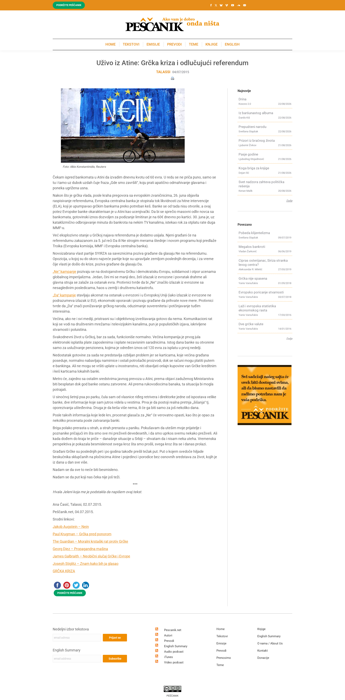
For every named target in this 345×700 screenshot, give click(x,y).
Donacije (263, 658)
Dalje (289, 200)
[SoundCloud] (238, 5)
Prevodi (169, 641)
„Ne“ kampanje (64, 271)
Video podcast (173, 662)
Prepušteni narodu (252, 127)
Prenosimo (223, 658)
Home (220, 629)
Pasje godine (248, 154)
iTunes (168, 657)
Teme (220, 665)
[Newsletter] (244, 5)
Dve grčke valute (251, 324)
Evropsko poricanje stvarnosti (261, 292)
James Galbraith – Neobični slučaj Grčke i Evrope (91, 556)
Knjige (261, 629)
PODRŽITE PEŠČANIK (69, 592)
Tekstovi (222, 636)
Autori (168, 635)
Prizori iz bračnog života (257, 141)
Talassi (163, 72)
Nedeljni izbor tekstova (71, 629)
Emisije (221, 643)
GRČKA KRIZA (64, 571)
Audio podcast (173, 651)
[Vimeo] (226, 5)
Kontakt (262, 650)
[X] (215, 5)
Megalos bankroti (252, 247)
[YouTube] (232, 5)
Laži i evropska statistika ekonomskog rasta (257, 308)
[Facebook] (211, 5)
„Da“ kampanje (64, 295)
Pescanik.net (172, 630)
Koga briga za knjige (254, 168)
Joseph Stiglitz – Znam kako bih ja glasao (85, 563)
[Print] (172, 78)
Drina (242, 99)
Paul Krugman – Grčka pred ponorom (82, 534)
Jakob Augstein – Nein (71, 527)
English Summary (66, 650)
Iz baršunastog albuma (256, 113)
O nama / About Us (270, 643)
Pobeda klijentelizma (254, 233)
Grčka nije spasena (253, 278)
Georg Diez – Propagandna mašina (80, 549)
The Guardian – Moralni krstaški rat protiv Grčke (90, 541)
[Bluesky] (221, 5)
